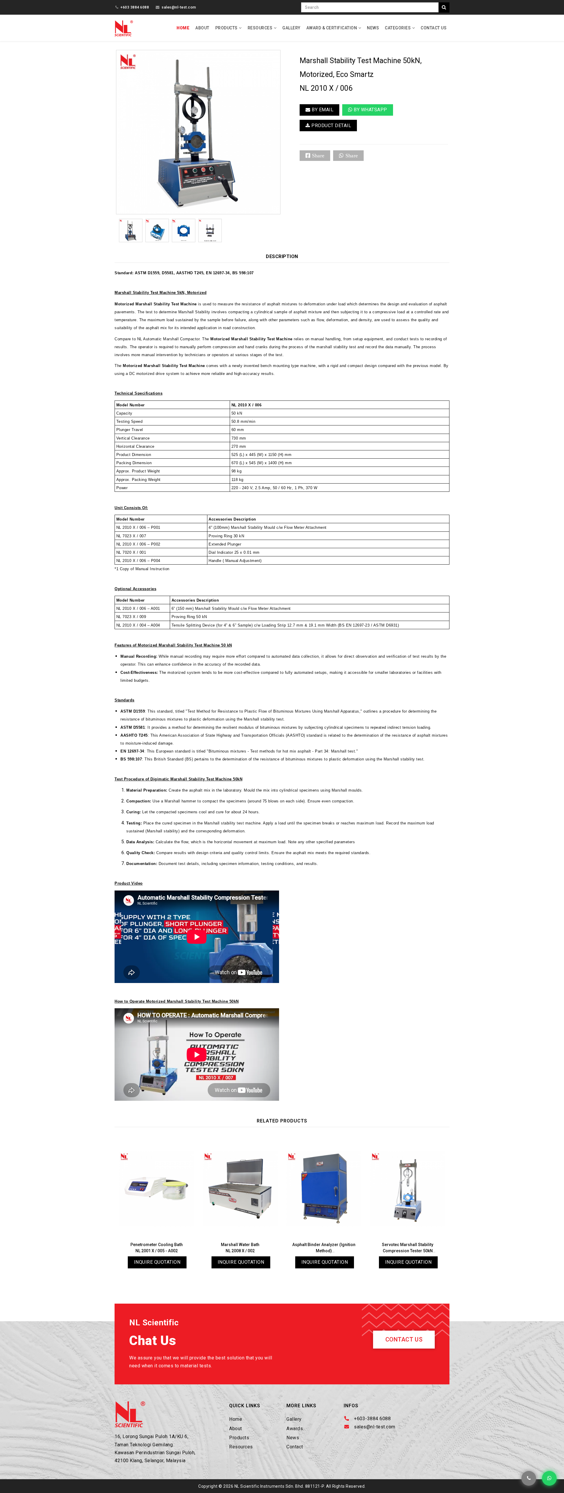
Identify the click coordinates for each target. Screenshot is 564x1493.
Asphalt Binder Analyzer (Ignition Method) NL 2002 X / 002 (323, 1250)
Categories (398, 28)
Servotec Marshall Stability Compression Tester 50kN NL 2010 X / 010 (407, 1250)
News (373, 28)
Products (226, 28)
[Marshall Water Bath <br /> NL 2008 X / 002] (240, 1189)
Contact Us (433, 28)
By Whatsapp (369, 109)
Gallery (291, 28)
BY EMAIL (322, 109)
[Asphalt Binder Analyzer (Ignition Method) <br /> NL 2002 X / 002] (323, 1189)
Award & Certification (331, 28)
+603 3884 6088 (134, 7)
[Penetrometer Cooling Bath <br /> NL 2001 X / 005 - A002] (156, 1189)
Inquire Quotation (157, 1262)
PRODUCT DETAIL (330, 125)
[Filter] (444, 7)
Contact (294, 1447)
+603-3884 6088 (372, 1418)
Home (183, 28)
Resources (260, 28)
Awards (294, 1428)
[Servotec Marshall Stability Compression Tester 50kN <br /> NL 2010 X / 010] (407, 1189)
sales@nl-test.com (179, 7)
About (202, 28)
